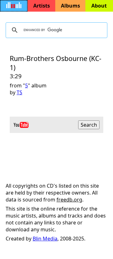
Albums (70, 5)
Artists (41, 5)
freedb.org (69, 199)
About (99, 5)
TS (19, 92)
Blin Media (45, 238)
